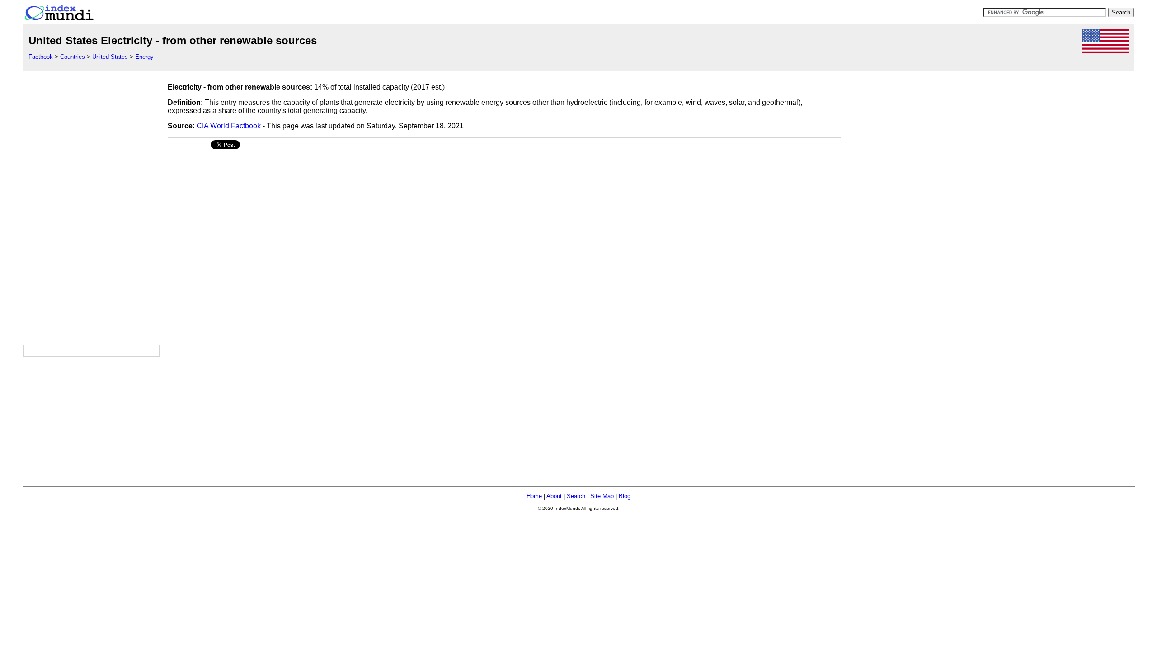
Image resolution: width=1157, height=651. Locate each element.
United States (110, 56)
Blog (624, 496)
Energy (144, 56)
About (554, 496)
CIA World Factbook (229, 126)
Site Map (602, 496)
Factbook (40, 56)
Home (534, 496)
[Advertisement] (91, 207)
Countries (72, 56)
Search (576, 496)
